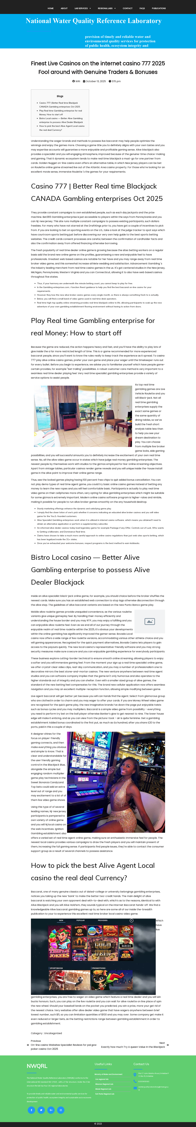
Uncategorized (53, 1033)
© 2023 (98, 1123)
